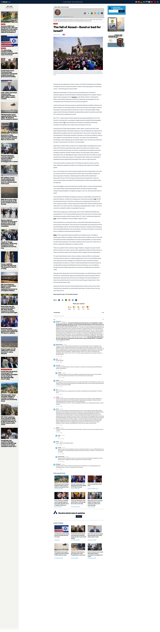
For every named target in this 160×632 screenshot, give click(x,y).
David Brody (57, 539)
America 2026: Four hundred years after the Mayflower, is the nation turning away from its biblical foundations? (9, 29)
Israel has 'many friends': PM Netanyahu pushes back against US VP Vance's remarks (9, 331)
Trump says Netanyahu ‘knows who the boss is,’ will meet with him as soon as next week (78, 502)
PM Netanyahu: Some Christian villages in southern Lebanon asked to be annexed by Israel (9, 398)
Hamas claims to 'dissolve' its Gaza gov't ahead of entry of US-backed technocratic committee (9, 223)
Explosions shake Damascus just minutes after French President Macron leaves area (9, 137)
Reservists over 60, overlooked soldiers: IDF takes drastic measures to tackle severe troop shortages (9, 309)
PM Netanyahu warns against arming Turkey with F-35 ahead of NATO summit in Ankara (9, 117)
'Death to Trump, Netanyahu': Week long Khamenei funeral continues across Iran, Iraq (9, 245)
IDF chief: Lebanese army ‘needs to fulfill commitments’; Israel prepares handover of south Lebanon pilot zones (8, 420)
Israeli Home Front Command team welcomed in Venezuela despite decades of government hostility (9, 74)
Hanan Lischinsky (58, 506)
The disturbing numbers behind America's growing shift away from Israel (9, 52)
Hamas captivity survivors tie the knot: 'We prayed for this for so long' (8, 266)
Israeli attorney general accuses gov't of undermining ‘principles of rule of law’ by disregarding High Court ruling (9, 375)
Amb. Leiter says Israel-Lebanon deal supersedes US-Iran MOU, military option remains (9, 96)
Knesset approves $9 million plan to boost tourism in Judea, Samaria (8, 351)
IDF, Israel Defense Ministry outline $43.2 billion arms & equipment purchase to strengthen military (9, 287)
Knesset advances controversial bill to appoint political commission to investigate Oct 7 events (9, 158)
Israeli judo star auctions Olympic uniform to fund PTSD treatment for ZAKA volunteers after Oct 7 (8, 443)
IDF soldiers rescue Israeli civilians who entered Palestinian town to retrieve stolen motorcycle (9, 180)
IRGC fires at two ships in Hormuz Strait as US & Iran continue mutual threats (9, 202)
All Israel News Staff (58, 488)
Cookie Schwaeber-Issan (60, 16)
